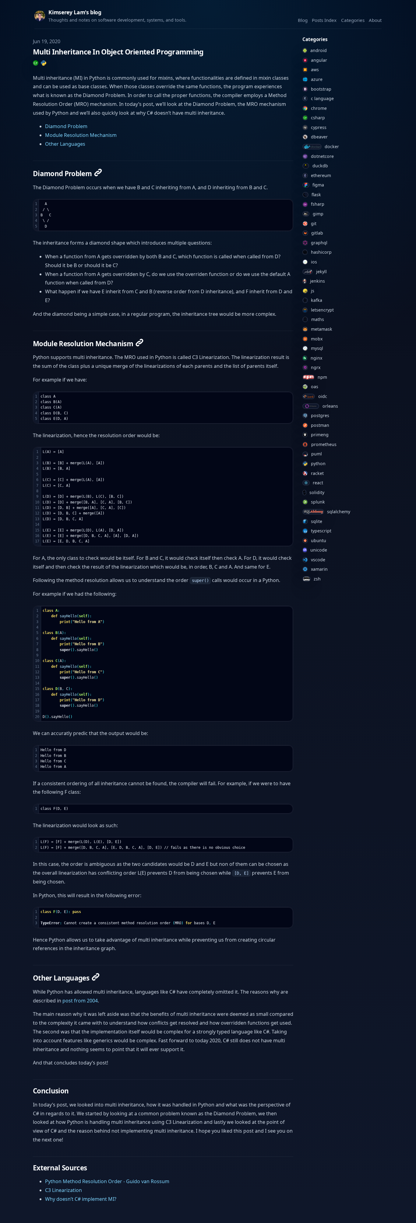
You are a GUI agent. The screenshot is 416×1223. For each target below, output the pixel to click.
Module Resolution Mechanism (81, 135)
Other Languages (65, 144)
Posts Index (324, 20)
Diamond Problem (66, 126)
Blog (303, 20)
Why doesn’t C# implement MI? (80, 1199)
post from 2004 (80, 1000)
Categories (353, 20)
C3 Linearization (63, 1190)
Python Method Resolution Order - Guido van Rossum (107, 1181)
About (375, 20)
